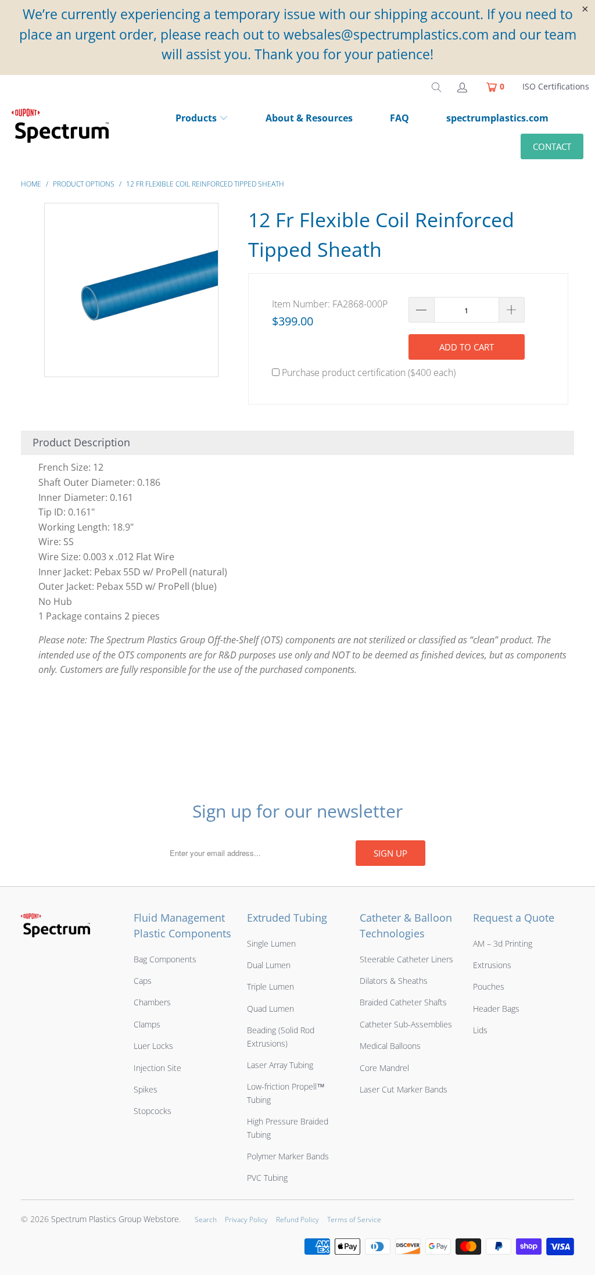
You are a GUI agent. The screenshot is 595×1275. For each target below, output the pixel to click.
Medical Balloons (390, 1045)
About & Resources (309, 118)
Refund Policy (297, 1219)
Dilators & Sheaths (394, 980)
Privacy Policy (246, 1219)
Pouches (488, 986)
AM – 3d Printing (502, 943)
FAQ (399, 118)
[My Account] (461, 86)
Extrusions (492, 964)
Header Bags (496, 1008)
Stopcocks (152, 1110)
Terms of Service (354, 1219)
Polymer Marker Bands (288, 1156)
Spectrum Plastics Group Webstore (115, 1218)
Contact (552, 146)
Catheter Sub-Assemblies (406, 1024)
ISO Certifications (555, 86)
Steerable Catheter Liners (406, 959)
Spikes (145, 1089)
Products (196, 118)
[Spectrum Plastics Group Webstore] (65, 131)
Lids (480, 1030)
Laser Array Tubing (280, 1064)
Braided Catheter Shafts (403, 1002)
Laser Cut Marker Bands (403, 1089)
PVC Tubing (267, 1177)
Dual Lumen (269, 964)
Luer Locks (153, 1045)
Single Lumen (271, 943)
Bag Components (165, 959)
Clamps (147, 1024)
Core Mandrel (384, 1067)
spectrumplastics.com (497, 118)
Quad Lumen (270, 1008)
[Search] (436, 86)
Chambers (152, 1002)
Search (206, 1219)
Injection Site (157, 1067)
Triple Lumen (270, 986)
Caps (143, 980)
